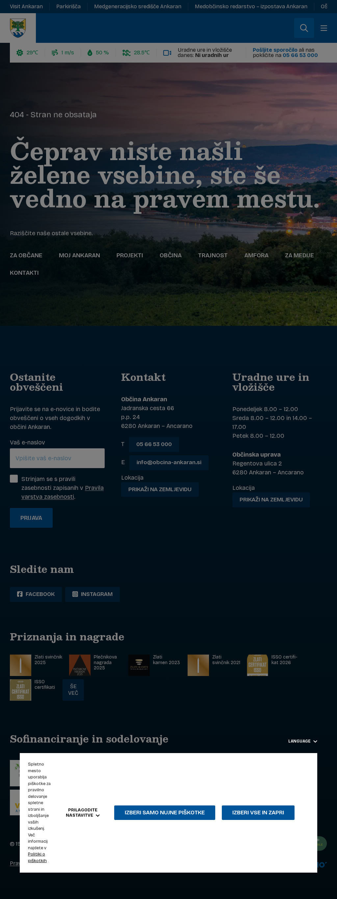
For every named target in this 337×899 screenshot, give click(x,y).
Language (300, 741)
